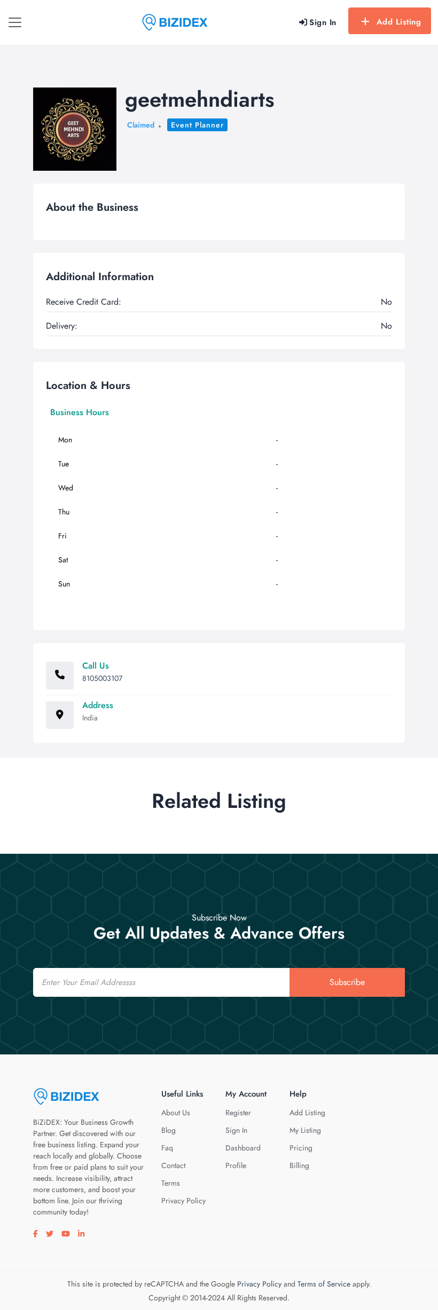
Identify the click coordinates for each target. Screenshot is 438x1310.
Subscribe (347, 982)
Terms (170, 1183)
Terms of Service (324, 1284)
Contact (173, 1165)
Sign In (236, 1130)
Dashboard (243, 1147)
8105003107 (102, 678)
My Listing (305, 1130)
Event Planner (197, 125)
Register (238, 1112)
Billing (299, 1165)
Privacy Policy (183, 1200)
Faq (167, 1147)
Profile (235, 1165)
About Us (175, 1112)
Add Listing (399, 22)
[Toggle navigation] (15, 22)
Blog (168, 1130)
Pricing (301, 1147)
